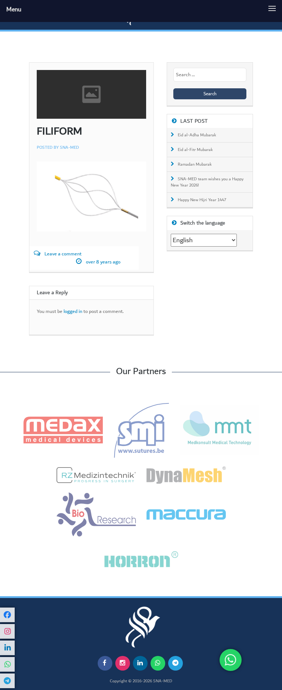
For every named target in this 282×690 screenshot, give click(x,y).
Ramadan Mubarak (195, 164)
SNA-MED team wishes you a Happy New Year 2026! (207, 182)
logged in (73, 311)
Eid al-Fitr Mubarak (195, 150)
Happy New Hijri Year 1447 (202, 200)
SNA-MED (69, 147)
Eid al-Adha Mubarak (197, 135)
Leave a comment (63, 254)
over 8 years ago (103, 262)
